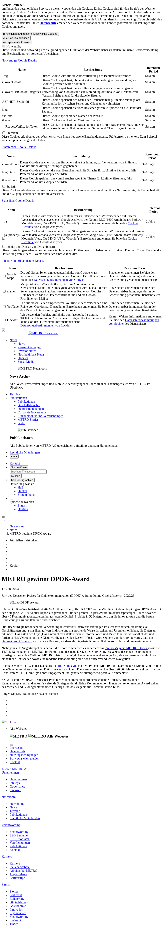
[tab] (82, 60)
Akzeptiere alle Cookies (17, 42)
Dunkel (22, 491)
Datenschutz (17, 751)
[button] (13, 340)
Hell (20, 487)
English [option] (22, 505)
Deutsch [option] (23, 509)
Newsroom (51, 333)
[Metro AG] (23, 333)
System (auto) (26, 494)
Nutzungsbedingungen (24, 755)
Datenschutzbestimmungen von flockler (45, 325)
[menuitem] (90, 487)
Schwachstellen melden (24, 758)
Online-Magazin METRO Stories (126, 648)
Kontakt (15, 762)
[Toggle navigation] (3, 517)
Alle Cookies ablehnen (16, 37)
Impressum (16, 747)
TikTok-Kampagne (65, 665)
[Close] (11, 745)
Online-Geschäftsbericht (17, 641)
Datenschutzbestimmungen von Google (59, 279)
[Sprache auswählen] (11, 499)
